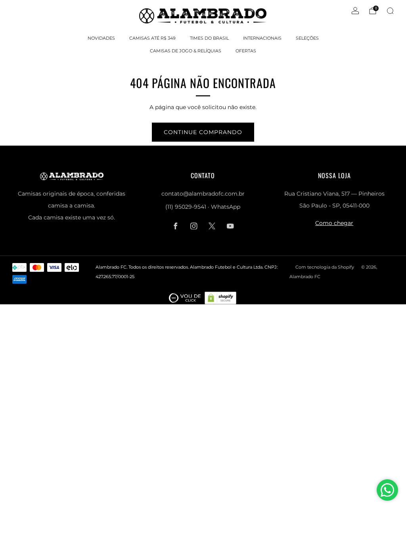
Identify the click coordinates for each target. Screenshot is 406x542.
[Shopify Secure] (220, 297)
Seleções (307, 38)
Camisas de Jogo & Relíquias (185, 51)
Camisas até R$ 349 (152, 38)
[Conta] (355, 11)
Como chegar (334, 223)
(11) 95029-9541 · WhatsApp (202, 206)
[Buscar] (390, 11)
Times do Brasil (209, 38)
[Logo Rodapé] (185, 297)
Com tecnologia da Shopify (324, 267)
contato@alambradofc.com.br (203, 193)
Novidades (101, 38)
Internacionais (262, 38)
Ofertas (246, 51)
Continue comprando (203, 132)
